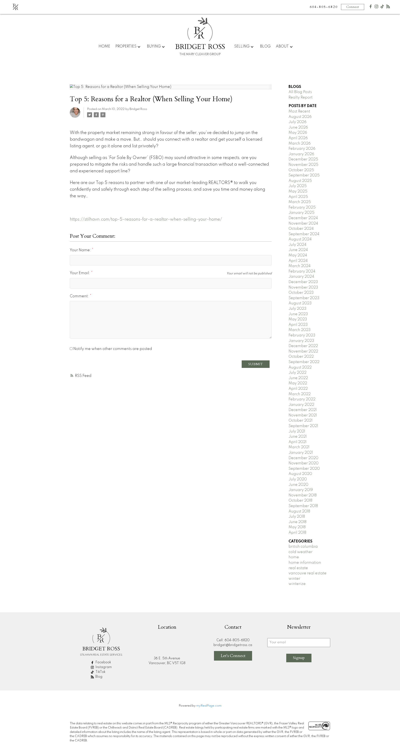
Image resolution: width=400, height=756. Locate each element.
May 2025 (298, 191)
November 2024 (303, 223)
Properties (125, 46)
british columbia (303, 547)
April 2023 (298, 325)
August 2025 (300, 181)
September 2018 (303, 506)
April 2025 (298, 197)
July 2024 (297, 245)
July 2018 (297, 517)
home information (305, 563)
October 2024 (301, 229)
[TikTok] (382, 7)
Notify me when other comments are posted (112, 349)
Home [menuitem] (104, 46)
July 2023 (297, 309)
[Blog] (388, 7)
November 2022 (303, 351)
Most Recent (299, 111)
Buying (154, 46)
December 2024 (303, 218)
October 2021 (300, 420)
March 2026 (300, 143)
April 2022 (298, 389)
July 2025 (298, 186)
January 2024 (301, 277)
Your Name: (81, 250)
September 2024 (304, 234)
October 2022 (301, 357)
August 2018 (299, 511)
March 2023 (300, 330)
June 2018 (297, 522)
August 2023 (300, 303)
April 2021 (297, 442)
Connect (352, 7)
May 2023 (298, 319)
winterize (297, 584)
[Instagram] (376, 7)
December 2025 (303, 159)
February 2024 (302, 271)
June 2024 (298, 250)
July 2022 (297, 373)
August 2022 (300, 367)
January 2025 (301, 213)
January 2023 (301, 341)
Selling (242, 46)
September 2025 (304, 175)
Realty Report (300, 97)
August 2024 (300, 239)
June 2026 (298, 127)
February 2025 (302, 207)
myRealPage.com (208, 705)
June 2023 (298, 314)
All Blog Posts (300, 92)
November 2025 (303, 165)
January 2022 (301, 405)
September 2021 (303, 426)
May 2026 (298, 133)
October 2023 (301, 293)
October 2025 (301, 170)
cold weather (300, 552)
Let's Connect (233, 656)
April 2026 (298, 138)
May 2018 (297, 527)
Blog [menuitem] (265, 46)
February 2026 (302, 149)
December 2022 (303, 346)
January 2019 (301, 490)
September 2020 (304, 469)
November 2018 (303, 495)
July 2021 (297, 431)
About (282, 46)
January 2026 (301, 154)
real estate (298, 568)
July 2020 (298, 479)
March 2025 (300, 202)
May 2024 (298, 255)
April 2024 (298, 261)
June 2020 (298, 485)
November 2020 (304, 463)
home (294, 557)
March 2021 (299, 447)
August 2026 (300, 117)
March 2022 (300, 394)
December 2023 (303, 282)
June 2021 (298, 437)
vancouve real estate (307, 573)
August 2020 (300, 474)
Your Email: (80, 273)
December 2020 (303, 458)
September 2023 (304, 298)
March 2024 (300, 266)
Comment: (80, 296)
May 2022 (298, 383)
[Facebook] (370, 7)
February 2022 (302, 399)
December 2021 (303, 410)
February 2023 (302, 335)
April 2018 (297, 533)
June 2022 (298, 378)
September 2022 (304, 362)
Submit (255, 364)
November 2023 (303, 287)
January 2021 (301, 453)
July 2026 (297, 122)
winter (294, 579)
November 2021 (303, 415)
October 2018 (300, 500)
